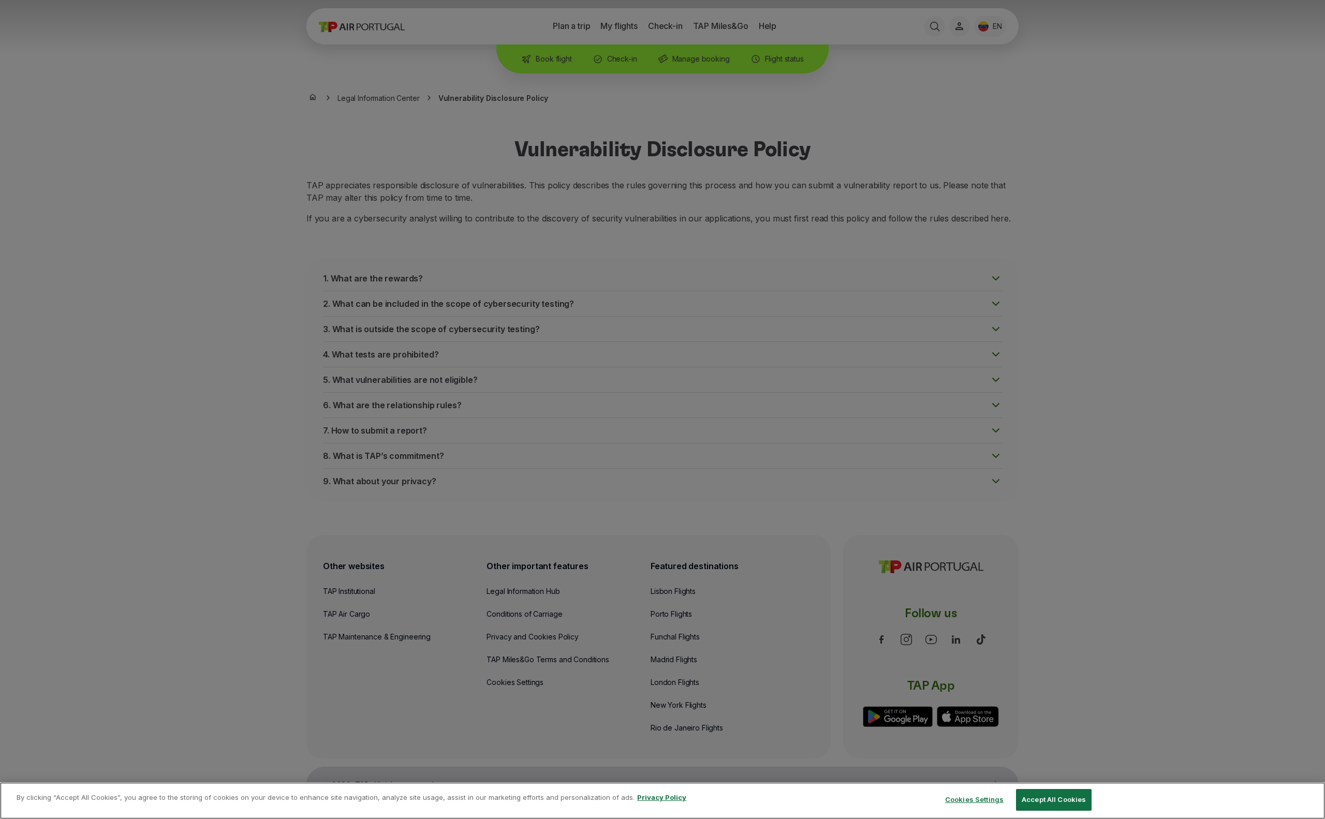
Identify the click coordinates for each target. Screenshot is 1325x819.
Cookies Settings (974, 799)
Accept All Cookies (1054, 799)
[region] (662, 800)
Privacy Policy (661, 797)
